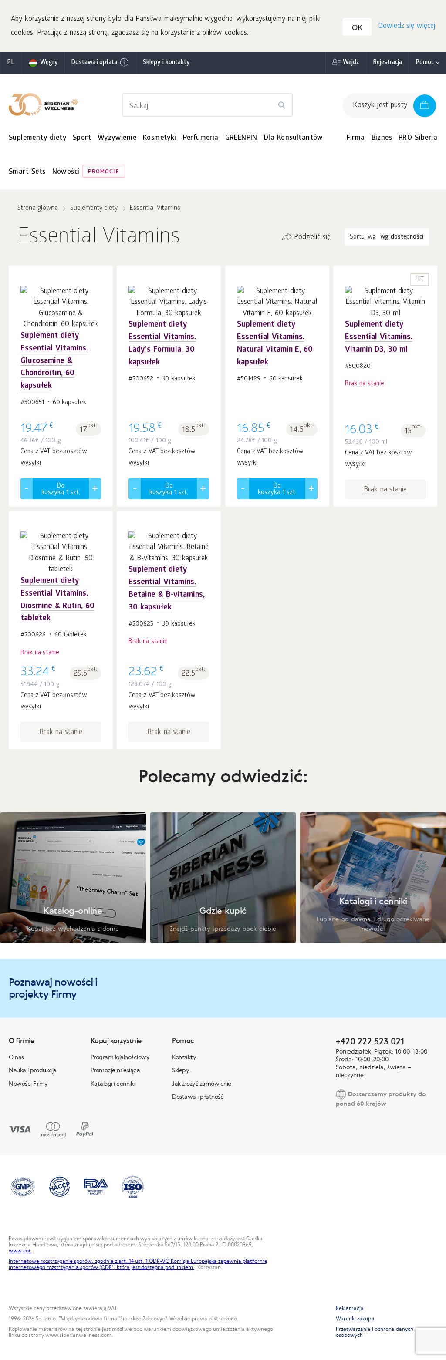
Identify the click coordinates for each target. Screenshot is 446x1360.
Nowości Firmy (28, 1083)
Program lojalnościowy (120, 1057)
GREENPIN (241, 138)
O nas (16, 1057)
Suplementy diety (37, 138)
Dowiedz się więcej (406, 26)
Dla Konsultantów (293, 138)
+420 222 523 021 (370, 1041)
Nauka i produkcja (33, 1070)
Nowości (66, 172)
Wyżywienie (117, 138)
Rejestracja (387, 63)
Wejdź (351, 63)
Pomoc (425, 63)
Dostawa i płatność (197, 1097)
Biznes (382, 138)
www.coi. (20, 1250)
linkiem (185, 1267)
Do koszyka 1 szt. (60, 489)
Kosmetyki (159, 138)
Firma (356, 138)
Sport (82, 138)
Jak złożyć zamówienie (201, 1083)
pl (10, 63)
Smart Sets (27, 172)
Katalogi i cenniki (113, 1083)
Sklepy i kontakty (166, 63)
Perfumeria (201, 138)
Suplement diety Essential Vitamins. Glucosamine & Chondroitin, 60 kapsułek (54, 361)
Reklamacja (350, 1308)
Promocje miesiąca (115, 1070)
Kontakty (184, 1057)
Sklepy (180, 1070)
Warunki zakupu (355, 1319)
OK (357, 28)
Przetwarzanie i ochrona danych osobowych (374, 1332)
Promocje (103, 172)
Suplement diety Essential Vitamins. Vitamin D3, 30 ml (378, 337)
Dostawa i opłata (94, 63)
